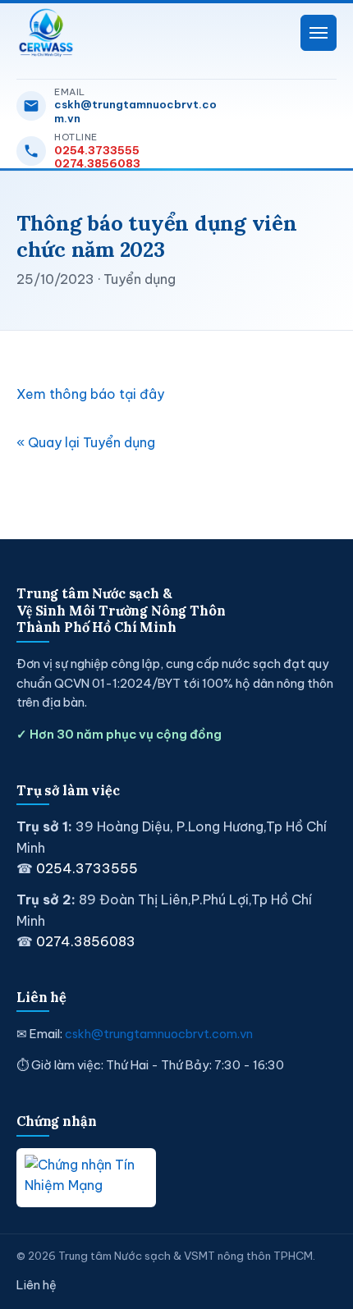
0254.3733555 (97, 150)
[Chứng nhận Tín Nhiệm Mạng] (86, 1177)
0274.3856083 (97, 163)
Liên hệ (36, 1285)
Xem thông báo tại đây (90, 394)
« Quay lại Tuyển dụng (85, 442)
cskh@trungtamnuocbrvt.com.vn (135, 111)
